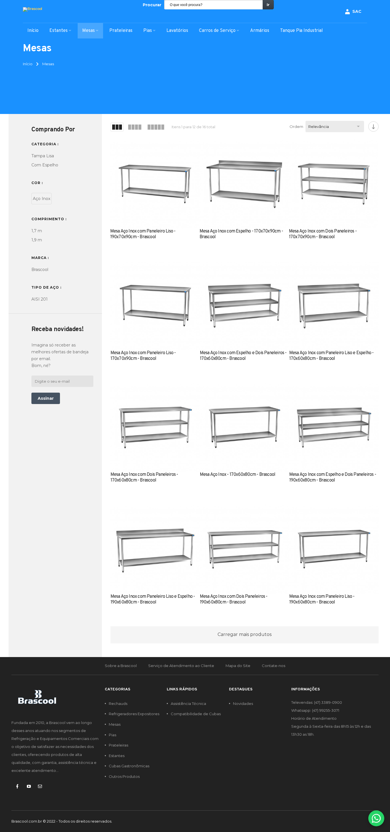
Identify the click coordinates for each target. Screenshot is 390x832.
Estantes (116, 755)
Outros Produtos (124, 776)
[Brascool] (32, 9)
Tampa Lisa (42, 155)
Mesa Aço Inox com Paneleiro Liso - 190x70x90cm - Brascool (143, 234)
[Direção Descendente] (373, 126)
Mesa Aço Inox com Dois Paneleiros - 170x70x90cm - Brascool (323, 234)
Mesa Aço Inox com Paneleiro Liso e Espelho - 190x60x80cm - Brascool (152, 599)
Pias (112, 735)
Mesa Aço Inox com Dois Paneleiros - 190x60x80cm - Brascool (234, 599)
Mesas (114, 724)
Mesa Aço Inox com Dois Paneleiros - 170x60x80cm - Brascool (144, 477)
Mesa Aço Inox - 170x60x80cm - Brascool (238, 475)
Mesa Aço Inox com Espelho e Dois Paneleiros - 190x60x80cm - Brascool (332, 477)
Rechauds (118, 703)
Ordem (296, 126)
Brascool (39, 269)
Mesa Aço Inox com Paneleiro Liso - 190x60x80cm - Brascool (322, 599)
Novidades (243, 703)
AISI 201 (39, 299)
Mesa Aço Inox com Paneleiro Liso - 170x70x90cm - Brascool (143, 356)
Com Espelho (44, 165)
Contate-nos (273, 665)
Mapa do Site (238, 665)
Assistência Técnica (188, 703)
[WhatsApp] (376, 818)
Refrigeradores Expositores (134, 713)
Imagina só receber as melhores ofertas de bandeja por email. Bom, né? (60, 355)
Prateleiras (118, 745)
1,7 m (36, 230)
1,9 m (36, 239)
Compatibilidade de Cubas (196, 713)
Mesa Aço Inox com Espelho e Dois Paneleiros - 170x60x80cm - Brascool (243, 356)
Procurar (152, 4)
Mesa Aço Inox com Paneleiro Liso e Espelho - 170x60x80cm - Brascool (331, 356)
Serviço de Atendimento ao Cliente (181, 665)
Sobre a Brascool (121, 665)
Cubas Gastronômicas (129, 766)
